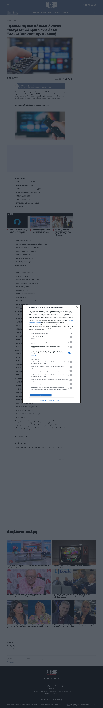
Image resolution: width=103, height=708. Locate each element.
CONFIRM (40, 395)
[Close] (77, 307)
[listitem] (51, 333)
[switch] (70, 337)
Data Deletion (43, 400)
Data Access (51, 400)
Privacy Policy (60, 400)
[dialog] (51, 354)
